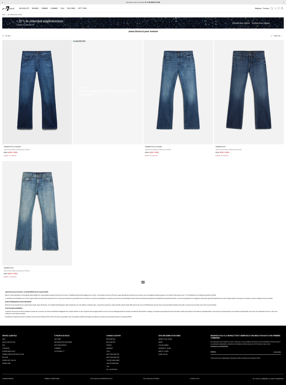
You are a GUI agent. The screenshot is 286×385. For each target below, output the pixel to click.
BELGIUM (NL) (110, 339)
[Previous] (2, 2)
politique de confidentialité (219, 346)
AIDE (3, 339)
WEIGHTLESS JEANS (165, 339)
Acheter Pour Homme (261, 23)
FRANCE (109, 345)
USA (107, 366)
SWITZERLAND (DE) (112, 357)
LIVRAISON (5, 348)
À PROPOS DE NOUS (62, 336)
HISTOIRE (57, 339)
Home (3, 14)
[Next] (283, 2)
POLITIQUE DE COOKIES (151, 378)
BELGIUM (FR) (110, 342)
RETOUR (5, 357)
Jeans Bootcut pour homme (14, 14)
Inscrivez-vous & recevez (143, 2)
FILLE (62, 8)
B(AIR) (160, 342)
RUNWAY (35, 8)
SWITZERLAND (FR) (112, 354)
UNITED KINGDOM (112, 363)
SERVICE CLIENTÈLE (9, 336)
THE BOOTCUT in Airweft (12, 147)
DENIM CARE (6, 363)
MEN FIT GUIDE (163, 351)
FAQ (3, 345)
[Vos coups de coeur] (279, 8)
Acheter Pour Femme (241, 23)
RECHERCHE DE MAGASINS (63, 342)
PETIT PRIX (82, 8)
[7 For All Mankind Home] (8, 8)
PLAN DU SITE (194, 378)
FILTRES (8, 36)
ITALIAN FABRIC (164, 345)
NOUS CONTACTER (8, 342)
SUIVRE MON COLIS (8, 351)
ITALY (108, 351)
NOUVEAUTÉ (24, 8)
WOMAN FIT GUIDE (165, 348)
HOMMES (54, 8)
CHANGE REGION (7, 378)
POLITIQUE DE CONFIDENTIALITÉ (101, 378)
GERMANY (109, 348)
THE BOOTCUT (220, 147)
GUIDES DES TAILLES (9, 360)
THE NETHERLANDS (113, 360)
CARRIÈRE (57, 348)
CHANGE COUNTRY (113, 336)
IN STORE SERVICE (60, 345)
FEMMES (45, 8)
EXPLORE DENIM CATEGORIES (170, 336)
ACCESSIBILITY (59, 351)
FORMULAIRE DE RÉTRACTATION (13, 354)
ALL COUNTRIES (111, 369)
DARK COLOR (163, 354)
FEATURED (71, 8)
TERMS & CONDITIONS (51, 378)
